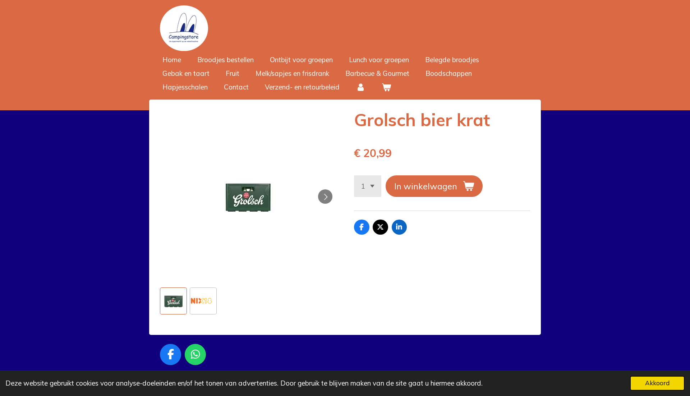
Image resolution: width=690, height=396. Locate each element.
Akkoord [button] (657, 383)
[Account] (361, 87)
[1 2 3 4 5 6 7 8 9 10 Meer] (367, 186)
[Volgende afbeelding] (325, 196)
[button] (173, 300)
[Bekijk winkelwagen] (386, 87)
